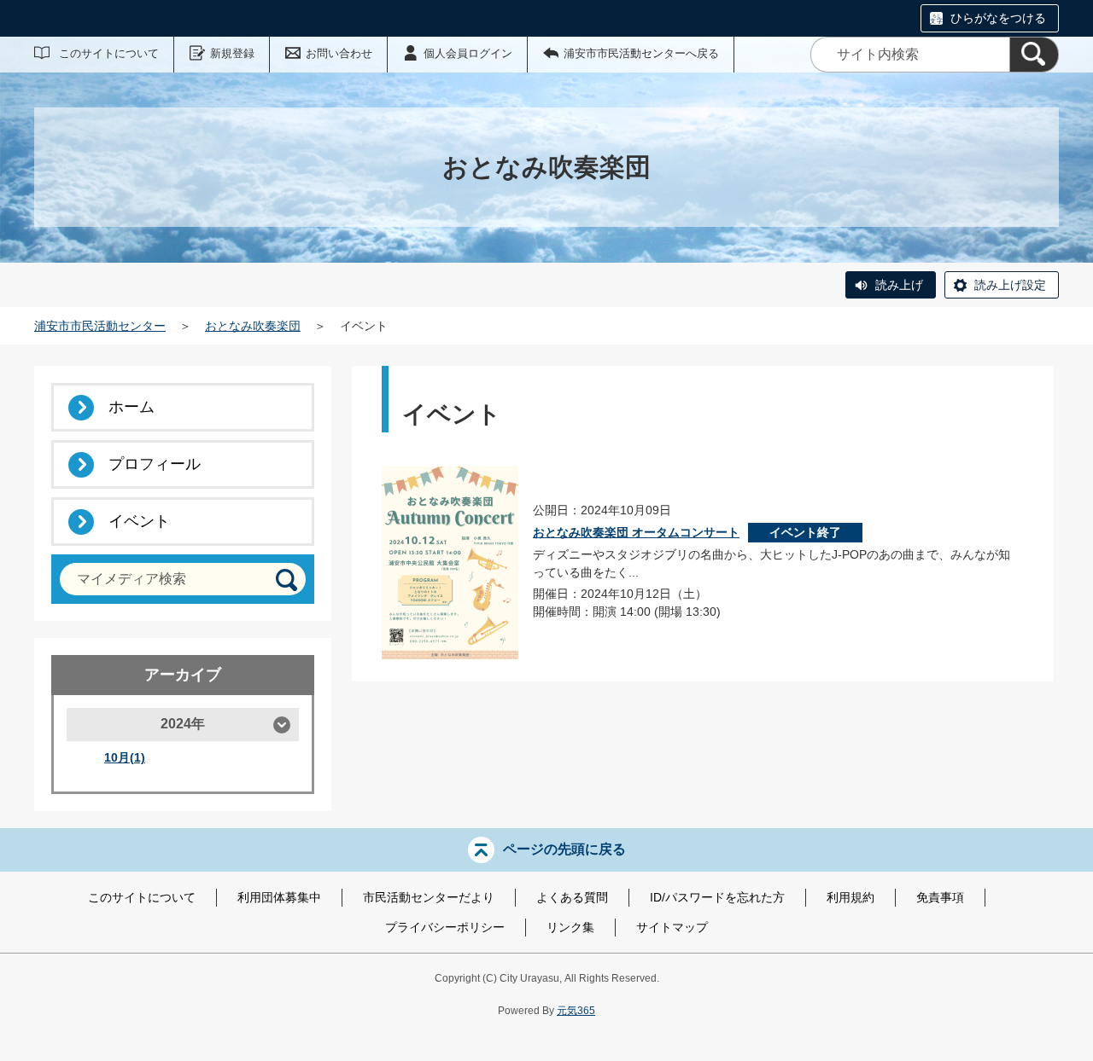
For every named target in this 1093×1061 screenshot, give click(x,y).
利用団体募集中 (279, 897)
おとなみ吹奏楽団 (253, 326)
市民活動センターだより (428, 897)
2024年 (183, 723)
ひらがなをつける (998, 18)
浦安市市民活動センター (100, 326)
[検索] (1034, 54)
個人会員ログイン (468, 53)
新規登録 (232, 53)
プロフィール (154, 464)
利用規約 (850, 897)
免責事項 (940, 897)
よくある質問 (572, 897)
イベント (139, 521)
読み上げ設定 (1010, 285)
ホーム (131, 406)
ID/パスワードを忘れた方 (717, 897)
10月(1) (124, 757)
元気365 (576, 1011)
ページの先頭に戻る (564, 849)
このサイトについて (109, 53)
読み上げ (899, 285)
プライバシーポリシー (445, 927)
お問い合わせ (339, 53)
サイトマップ (672, 927)
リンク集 (570, 927)
